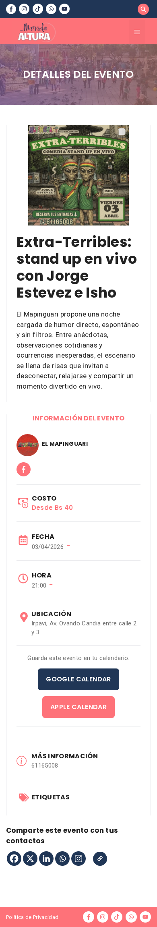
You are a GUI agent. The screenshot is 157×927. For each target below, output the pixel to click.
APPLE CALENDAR (78, 707)
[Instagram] (78, 858)
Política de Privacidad (32, 917)
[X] (30, 858)
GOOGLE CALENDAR (78, 679)
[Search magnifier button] (143, 9)
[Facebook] (14, 858)
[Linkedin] (46, 858)
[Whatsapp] (62, 858)
